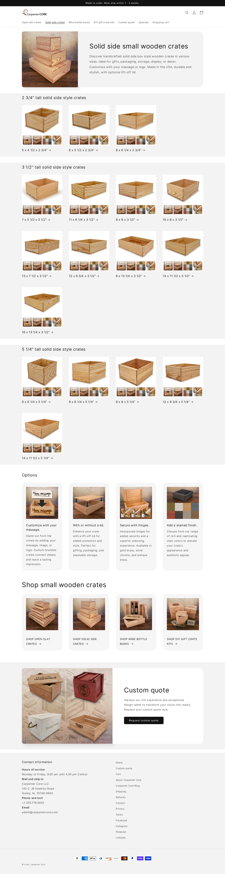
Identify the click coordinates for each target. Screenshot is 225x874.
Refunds (120, 797)
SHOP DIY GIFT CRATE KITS (182, 641)
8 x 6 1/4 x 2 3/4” (128, 150)
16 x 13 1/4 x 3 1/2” (36, 332)
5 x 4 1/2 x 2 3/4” (35, 150)
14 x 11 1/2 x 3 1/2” (176, 276)
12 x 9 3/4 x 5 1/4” (176, 402)
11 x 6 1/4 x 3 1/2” (82, 219)
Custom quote (124, 768)
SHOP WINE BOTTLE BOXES (133, 641)
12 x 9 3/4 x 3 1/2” (82, 276)
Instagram (121, 826)
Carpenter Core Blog (128, 785)
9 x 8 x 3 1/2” (125, 219)
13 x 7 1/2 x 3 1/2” (35, 276)
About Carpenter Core (128, 780)
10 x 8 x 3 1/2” (173, 219)
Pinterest (121, 831)
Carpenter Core (38, 864)
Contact (120, 803)
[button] (187, 12)
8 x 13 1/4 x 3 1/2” (129, 276)
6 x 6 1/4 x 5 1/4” (34, 402)
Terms (119, 814)
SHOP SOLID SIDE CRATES (85, 641)
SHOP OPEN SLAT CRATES (38, 641)
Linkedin (121, 837)
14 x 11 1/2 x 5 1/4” (35, 458)
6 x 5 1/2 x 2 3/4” (81, 150)
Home (119, 762)
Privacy (120, 808)
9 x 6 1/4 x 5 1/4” (81, 402)
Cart (118, 774)
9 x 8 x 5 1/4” (125, 402)
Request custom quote (144, 720)
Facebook (121, 820)
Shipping (121, 791)
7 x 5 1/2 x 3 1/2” (34, 219)
